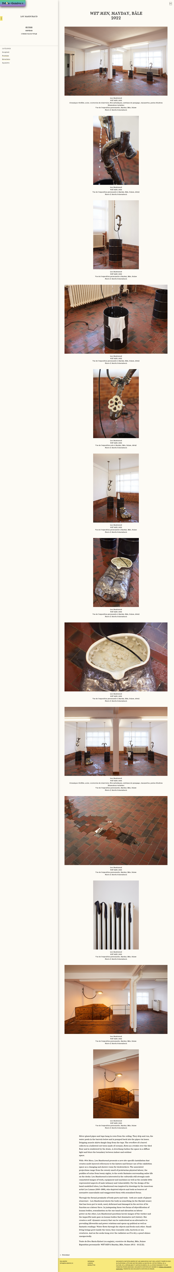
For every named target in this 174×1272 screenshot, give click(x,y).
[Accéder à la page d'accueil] (11, 3)
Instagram (91, 1261)
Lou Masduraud (29, 16)
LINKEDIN (90, 1263)
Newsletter (91, 1265)
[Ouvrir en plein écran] (116, 69)
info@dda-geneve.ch (66, 1263)
